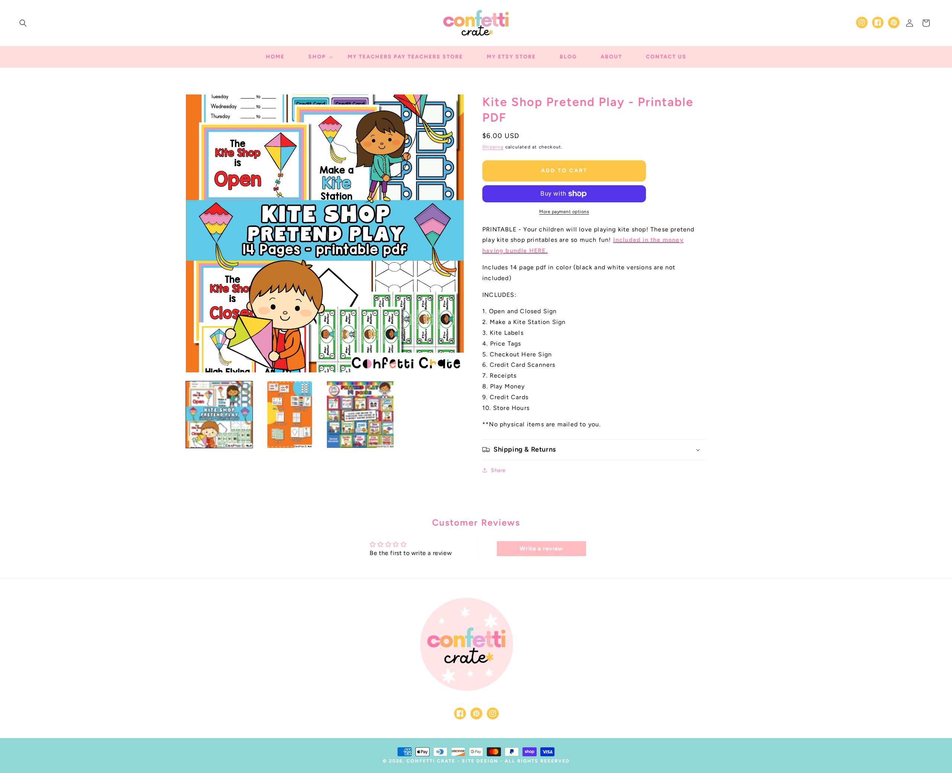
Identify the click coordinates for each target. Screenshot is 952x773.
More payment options (564, 211)
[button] (23, 23)
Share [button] (498, 470)
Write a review (541, 548)
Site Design (480, 761)
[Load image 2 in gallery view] (289, 414)
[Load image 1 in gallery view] (219, 414)
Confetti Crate (430, 761)
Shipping (493, 147)
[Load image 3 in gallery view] (360, 414)
